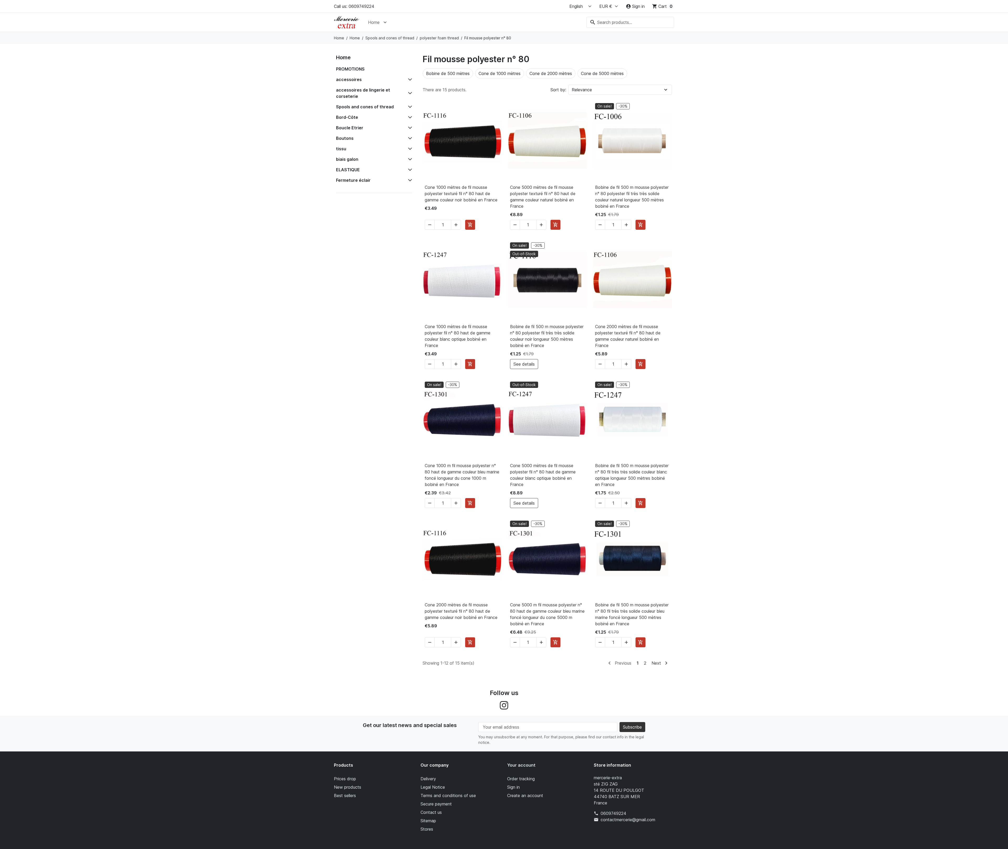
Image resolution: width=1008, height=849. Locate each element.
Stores (427, 829)
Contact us (431, 812)
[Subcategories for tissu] (409, 149)
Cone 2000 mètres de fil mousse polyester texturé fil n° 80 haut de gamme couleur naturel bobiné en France (627, 336)
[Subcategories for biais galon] (409, 159)
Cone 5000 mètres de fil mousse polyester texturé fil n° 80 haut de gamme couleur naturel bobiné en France (542, 197)
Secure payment (436, 804)
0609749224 (613, 813)
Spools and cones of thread (365, 106)
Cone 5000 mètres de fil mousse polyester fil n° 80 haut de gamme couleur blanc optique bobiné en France (543, 475)
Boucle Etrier (349, 127)
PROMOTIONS (350, 69)
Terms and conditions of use (448, 795)
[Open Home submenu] (385, 22)
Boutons (345, 138)
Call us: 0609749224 (354, 6)
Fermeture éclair (353, 180)
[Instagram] (504, 704)
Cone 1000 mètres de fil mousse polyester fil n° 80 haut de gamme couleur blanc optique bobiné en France (457, 336)
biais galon (347, 159)
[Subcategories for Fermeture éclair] (409, 180)
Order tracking (521, 778)
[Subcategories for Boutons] (409, 138)
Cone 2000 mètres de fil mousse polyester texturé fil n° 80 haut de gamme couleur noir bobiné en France (461, 611)
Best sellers (345, 795)
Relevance (582, 89)
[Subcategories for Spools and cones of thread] (409, 107)
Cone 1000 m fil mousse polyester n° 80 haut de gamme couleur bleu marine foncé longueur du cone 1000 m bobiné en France (462, 475)
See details (524, 364)
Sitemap (428, 820)
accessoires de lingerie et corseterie (363, 93)
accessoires (349, 79)
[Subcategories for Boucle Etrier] (409, 128)
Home (374, 22)
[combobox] (630, 22)
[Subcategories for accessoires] (409, 79)
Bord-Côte (347, 117)
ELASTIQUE (348, 169)
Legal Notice (433, 787)
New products (347, 787)
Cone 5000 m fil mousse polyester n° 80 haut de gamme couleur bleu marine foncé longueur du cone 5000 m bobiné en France (547, 614)
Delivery (428, 778)
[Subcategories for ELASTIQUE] (409, 169)
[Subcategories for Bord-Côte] (409, 117)
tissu (341, 148)
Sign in (513, 787)
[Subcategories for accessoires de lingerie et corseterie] (409, 93)
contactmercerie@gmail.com (628, 819)
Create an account (525, 795)
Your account (521, 765)
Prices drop (345, 778)
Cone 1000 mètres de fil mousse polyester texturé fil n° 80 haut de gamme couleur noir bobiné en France (461, 193)
